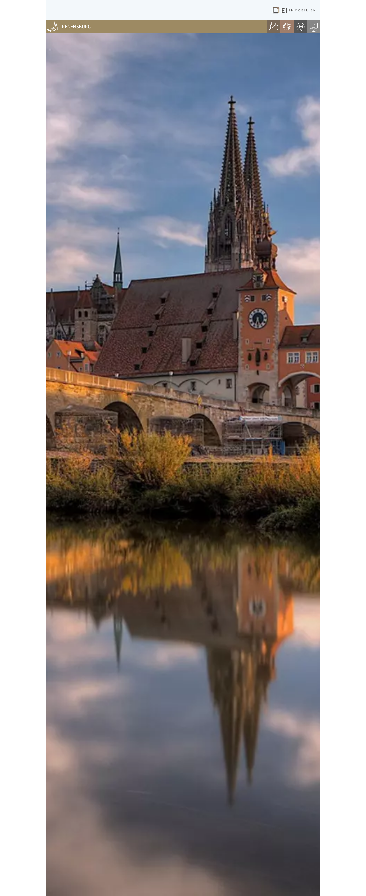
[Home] (293, 10)
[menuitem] (52, 26)
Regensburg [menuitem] (76, 27)
